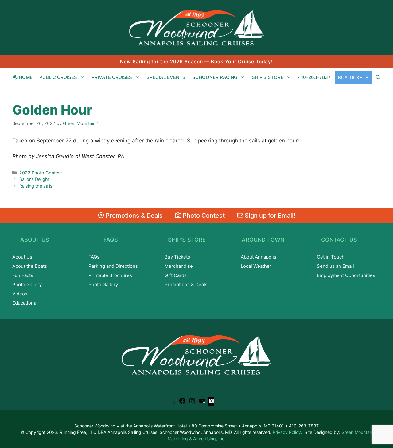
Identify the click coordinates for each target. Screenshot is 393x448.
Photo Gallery (27, 284)
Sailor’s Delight (34, 179)
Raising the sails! (36, 186)
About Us (22, 257)
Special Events (165, 77)
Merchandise (179, 266)
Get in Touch (330, 257)
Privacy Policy (287, 432)
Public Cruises (58, 77)
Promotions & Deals (133, 215)
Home (25, 77)
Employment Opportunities (346, 275)
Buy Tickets (353, 77)
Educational (24, 303)
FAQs (93, 257)
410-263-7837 (314, 77)
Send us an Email (335, 266)
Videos (19, 294)
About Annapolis (258, 257)
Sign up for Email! (269, 215)
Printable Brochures (110, 275)
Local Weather (256, 266)
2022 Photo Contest (40, 172)
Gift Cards (176, 275)
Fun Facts (22, 275)
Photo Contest (203, 215)
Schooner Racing (214, 77)
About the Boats (29, 266)
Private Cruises (111, 77)
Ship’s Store (267, 77)
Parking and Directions (113, 266)
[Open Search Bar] (378, 77)
